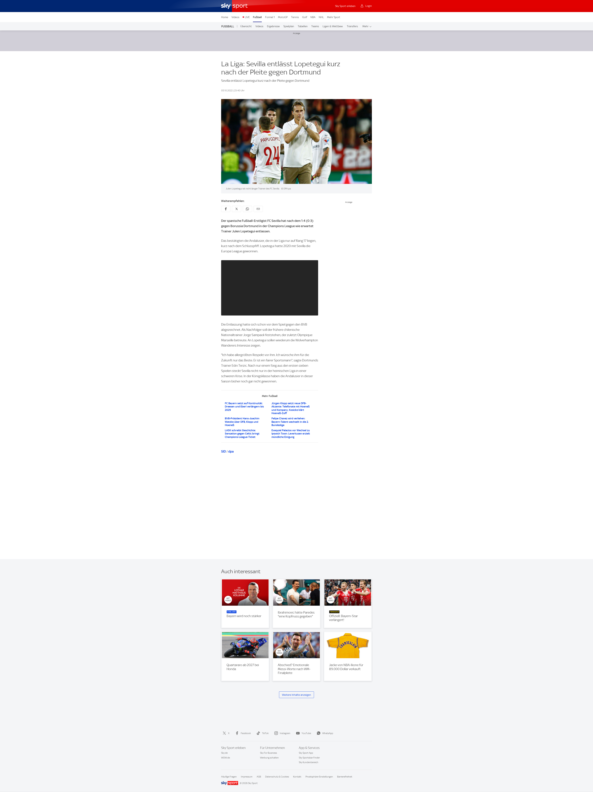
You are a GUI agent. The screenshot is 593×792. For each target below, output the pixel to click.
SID (223, 451)
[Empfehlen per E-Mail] (258, 209)
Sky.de (224, 753)
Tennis (295, 17)
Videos (235, 17)
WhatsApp (327, 733)
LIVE (247, 17)
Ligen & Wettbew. (333, 26)
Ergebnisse (273, 26)
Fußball (257, 17)
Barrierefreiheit (344, 776)
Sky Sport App (306, 753)
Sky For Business (268, 753)
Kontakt (297, 776)
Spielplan (288, 26)
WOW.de (225, 757)
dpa (231, 451)
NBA (312, 17)
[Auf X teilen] (236, 209)
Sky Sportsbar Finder (309, 757)
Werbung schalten (269, 757)
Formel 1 (270, 17)
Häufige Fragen (229, 776)
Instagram (285, 733)
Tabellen (303, 26)
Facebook (246, 733)
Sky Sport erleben (345, 6)
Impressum (246, 776)
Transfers (352, 26)
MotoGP (283, 17)
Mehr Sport (333, 17)
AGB (259, 776)
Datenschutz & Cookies (277, 776)
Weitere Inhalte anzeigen (296, 694)
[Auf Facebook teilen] (225, 209)
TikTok (265, 733)
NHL (321, 17)
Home (224, 17)
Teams (315, 26)
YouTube (306, 733)
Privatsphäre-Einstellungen (319, 776)
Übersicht (246, 26)
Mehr (365, 26)
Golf (304, 17)
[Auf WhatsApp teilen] (247, 209)
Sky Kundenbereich (308, 762)
